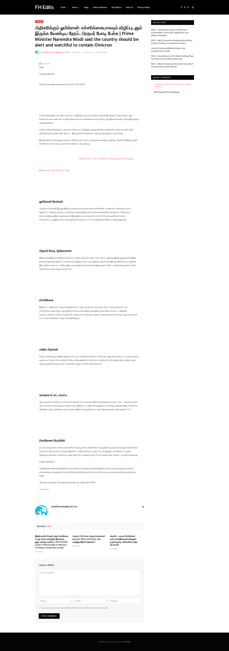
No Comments (89, 52)
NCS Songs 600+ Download (166, 92)
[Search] (192, 7)
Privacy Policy (143, 7)
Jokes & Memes (100, 7)
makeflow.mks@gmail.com (56, 52)
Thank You (44, 489)
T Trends (39, 21)
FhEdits (127, 642)
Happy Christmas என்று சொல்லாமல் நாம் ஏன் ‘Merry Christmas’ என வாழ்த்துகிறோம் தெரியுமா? (88, 539)
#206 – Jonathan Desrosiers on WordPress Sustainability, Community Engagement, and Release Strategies (169, 32)
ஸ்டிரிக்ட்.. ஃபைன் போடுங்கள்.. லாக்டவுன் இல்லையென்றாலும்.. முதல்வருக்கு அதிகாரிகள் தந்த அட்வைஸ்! (123, 541)
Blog (86, 7)
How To (129, 7)
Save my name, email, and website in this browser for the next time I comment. (75, 608)
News (74, 7)
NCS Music (116, 7)
